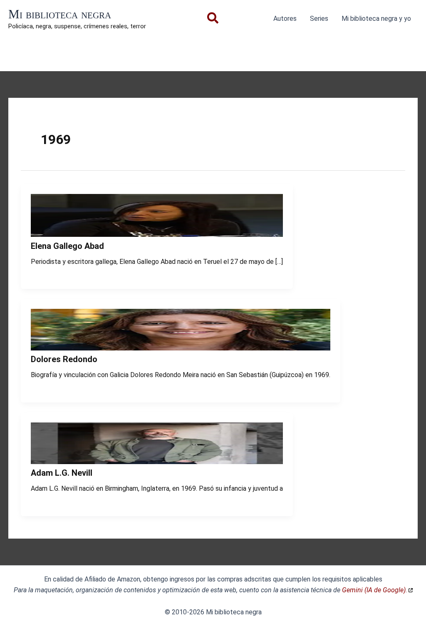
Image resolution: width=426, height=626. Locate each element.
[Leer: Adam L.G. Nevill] (157, 462)
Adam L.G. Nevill (61, 473)
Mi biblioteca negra (59, 14)
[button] (213, 19)
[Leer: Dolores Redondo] (180, 348)
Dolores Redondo (64, 359)
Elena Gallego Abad (67, 246)
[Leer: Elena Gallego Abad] (157, 234)
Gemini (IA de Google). (374, 590)
